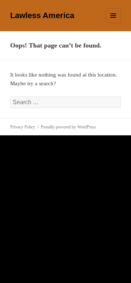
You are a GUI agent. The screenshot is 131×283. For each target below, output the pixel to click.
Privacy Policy (22, 127)
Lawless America (42, 15)
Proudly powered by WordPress (68, 127)
